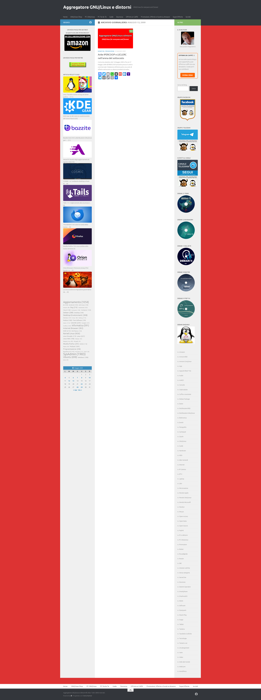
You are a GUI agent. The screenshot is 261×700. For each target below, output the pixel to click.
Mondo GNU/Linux (185, 497)
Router (181, 558)
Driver (75, 318)
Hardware (182, 450)
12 (69, 381)
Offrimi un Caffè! (132, 17)
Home (65, 17)
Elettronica (183, 418)
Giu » (80, 390)
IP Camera (182, 469)
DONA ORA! (187, 75)
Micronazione (183, 488)
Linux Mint (68, 339)
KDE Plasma (76, 331)
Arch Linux (83, 305)
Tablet (181, 624)
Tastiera (182, 629)
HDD (180, 455)
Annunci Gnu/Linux (185, 361)
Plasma (66, 346)
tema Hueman (87, 695)
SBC (180, 563)
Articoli (66, 307)
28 (77, 387)
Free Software (79, 320)
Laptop (181, 479)
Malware (78, 338)
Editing (82, 318)
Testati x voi (183, 643)
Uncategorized (184, 648)
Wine (65, 360)
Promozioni (109, 51)
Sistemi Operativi (185, 587)
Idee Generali (183, 460)
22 (82, 384)
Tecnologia (183, 638)
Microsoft (77, 341)
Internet (182, 465)
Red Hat (79, 351)
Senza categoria (184, 573)
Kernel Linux (71, 333)
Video (181, 657)
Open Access (183, 516)
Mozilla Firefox (71, 344)
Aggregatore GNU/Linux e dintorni (97, 7)
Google (85, 323)
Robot (181, 549)
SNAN (181, 601)
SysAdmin (74, 354)
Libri (180, 483)
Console (182, 385)
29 (82, 387)
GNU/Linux (182, 441)
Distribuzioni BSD (184, 408)
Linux (81, 336)
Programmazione (72, 349)
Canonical (82, 307)
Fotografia (182, 427)
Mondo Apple (183, 493)
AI (65, 305)
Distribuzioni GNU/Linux (187, 413)
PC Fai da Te (102, 17)
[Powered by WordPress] (71, 695)
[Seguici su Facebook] (90, 22)
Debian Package (184, 399)
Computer (75, 310)
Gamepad (182, 432)
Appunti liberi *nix (185, 371)
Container (86, 310)
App (180, 366)
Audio (181, 375)
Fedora (67, 320)
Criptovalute (183, 389)
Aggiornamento (76, 302)
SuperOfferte (178, 17)
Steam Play (183, 615)
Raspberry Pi (69, 351)
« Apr (75, 390)
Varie (181, 652)
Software (182, 605)
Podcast (75, 346)
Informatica (80, 325)
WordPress (183, 671)
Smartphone (183, 591)
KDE (67, 331)
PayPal (181, 530)
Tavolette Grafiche (185, 634)
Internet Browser (73, 328)
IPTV (180, 474)
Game (66, 323)
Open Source (183, 526)
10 (90, 378)
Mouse (181, 512)
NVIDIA (83, 344)
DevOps (67, 318)
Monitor (101, 51)
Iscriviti (188, 17)
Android (73, 305)
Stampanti (182, 610)
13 (73, 381)
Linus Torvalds (69, 336)
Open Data (183, 521)
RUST (86, 351)
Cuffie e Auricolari (185, 394)
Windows (83, 357)
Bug (73, 307)
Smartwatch (183, 596)
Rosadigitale (183, 554)
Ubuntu (70, 357)
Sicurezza (119, 17)
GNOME (76, 323)
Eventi (181, 422)
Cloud (67, 310)
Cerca (194, 88)
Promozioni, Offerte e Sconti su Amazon (155, 17)
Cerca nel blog (182, 85)
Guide (111, 17)
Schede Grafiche (184, 568)
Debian (68, 313)
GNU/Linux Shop (76, 17)
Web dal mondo (184, 662)
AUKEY (181, 380)
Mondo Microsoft (185, 502)
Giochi (181, 436)
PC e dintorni (183, 535)
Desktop (78, 313)
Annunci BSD (183, 357)
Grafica (67, 325)
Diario (181, 404)
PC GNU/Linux (90, 17)
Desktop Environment (75, 315)
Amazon (182, 352)
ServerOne (182, 577)
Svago (181, 619)
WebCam (182, 666)
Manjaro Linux (68, 341)
